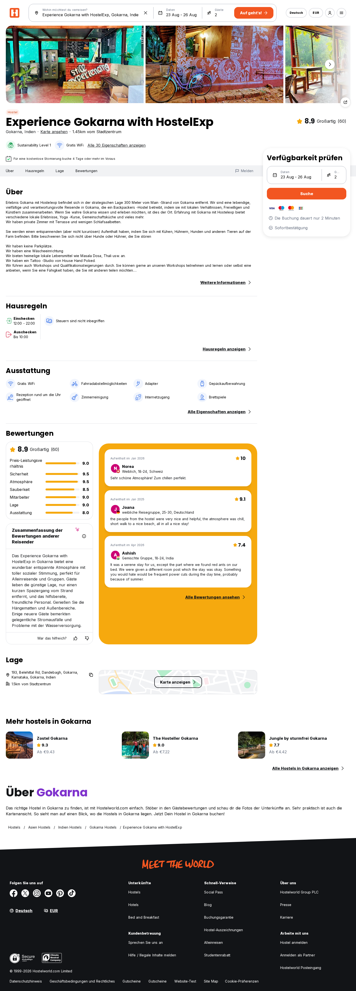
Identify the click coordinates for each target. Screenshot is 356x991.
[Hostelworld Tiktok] (72, 893)
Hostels (134, 892)
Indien (30, 131)
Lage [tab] (60, 171)
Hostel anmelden (294, 942)
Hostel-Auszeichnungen (223, 930)
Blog (207, 905)
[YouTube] (48, 893)
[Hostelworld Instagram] (37, 893)
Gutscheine (132, 981)
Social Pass (213, 892)
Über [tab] (10, 171)
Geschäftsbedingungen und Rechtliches (82, 981)
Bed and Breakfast (143, 917)
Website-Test (185, 981)
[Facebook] (13, 893)
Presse (286, 905)
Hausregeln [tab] (34, 171)
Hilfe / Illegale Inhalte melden (152, 955)
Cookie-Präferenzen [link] (242, 981)
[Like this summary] (75, 638)
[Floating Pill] (330, 64)
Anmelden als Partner (297, 955)
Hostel (12, 112)
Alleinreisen (213, 942)
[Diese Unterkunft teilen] (345, 102)
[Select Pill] (330, 13)
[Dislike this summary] (87, 638)
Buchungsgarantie (218, 917)
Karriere (286, 917)
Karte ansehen (54, 131)
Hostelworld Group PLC (299, 892)
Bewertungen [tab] (86, 171)
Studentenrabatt (217, 955)
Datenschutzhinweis (26, 981)
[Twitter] (25, 893)
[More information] (84, 536)
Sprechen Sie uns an (145, 942)
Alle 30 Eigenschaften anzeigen (116, 145)
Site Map (211, 981)
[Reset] (145, 13)
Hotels (133, 905)
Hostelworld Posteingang (300, 968)
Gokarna (14, 131)
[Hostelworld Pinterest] (60, 893)
